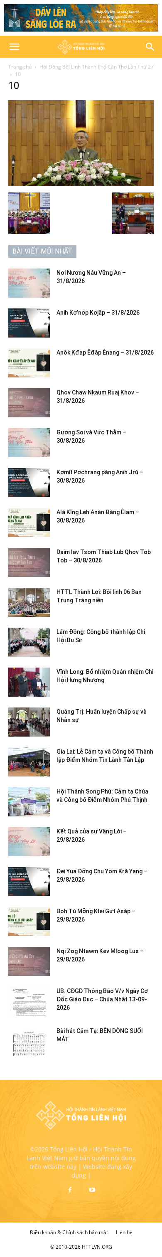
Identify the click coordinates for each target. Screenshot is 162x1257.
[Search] (150, 47)
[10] (81, 183)
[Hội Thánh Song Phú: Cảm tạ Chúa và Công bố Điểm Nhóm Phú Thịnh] (29, 801)
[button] (14, 47)
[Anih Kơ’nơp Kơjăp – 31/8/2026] (29, 323)
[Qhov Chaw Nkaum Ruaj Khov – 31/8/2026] (29, 402)
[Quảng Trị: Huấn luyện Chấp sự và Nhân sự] (29, 722)
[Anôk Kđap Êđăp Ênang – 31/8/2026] (29, 362)
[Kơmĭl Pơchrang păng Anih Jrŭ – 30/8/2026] (29, 482)
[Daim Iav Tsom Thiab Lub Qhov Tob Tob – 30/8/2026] (29, 562)
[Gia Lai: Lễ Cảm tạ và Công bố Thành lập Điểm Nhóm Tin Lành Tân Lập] (29, 761)
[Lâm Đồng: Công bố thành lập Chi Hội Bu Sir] (29, 642)
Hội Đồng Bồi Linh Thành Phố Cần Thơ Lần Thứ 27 (96, 66)
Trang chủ (20, 66)
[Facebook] (69, 1190)
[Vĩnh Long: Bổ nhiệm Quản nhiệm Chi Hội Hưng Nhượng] (29, 682)
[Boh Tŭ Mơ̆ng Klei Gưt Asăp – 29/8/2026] (29, 921)
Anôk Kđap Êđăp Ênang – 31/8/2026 (105, 352)
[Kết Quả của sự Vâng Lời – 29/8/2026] (29, 841)
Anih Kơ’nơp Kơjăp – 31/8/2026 (98, 312)
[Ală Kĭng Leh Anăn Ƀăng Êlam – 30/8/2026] (29, 522)
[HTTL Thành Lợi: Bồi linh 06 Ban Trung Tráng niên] (29, 602)
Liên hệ (124, 1232)
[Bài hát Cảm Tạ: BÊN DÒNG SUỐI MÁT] (29, 1041)
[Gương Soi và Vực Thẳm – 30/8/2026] (29, 442)
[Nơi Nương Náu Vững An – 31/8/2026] (29, 283)
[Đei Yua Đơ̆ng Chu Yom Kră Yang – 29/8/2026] (29, 881)
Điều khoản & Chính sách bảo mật (69, 1232)
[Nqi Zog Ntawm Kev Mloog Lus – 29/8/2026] (29, 961)
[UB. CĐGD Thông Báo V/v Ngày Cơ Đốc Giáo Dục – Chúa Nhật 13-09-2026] (29, 1001)
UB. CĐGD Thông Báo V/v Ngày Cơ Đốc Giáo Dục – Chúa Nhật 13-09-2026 (102, 999)
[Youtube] (92, 1190)
